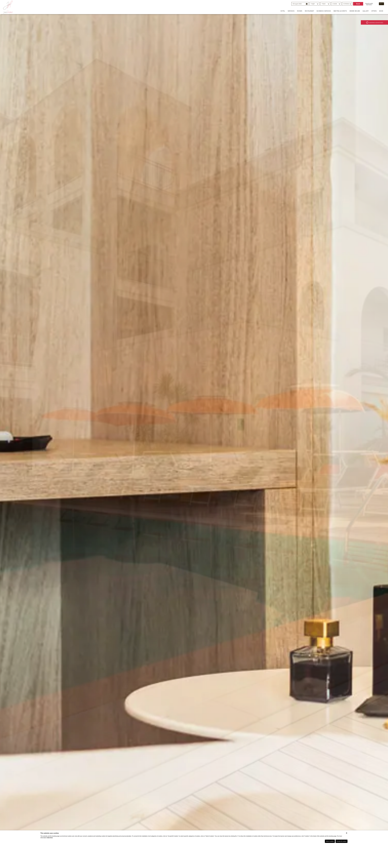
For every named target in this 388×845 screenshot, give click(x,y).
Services (291, 11)
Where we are (355, 11)
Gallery (366, 11)
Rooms (299, 11)
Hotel (282, 11)
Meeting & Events (340, 11)
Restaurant (309, 11)
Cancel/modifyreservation (369, 4)
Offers (374, 11)
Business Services (324, 11)
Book (381, 11)
